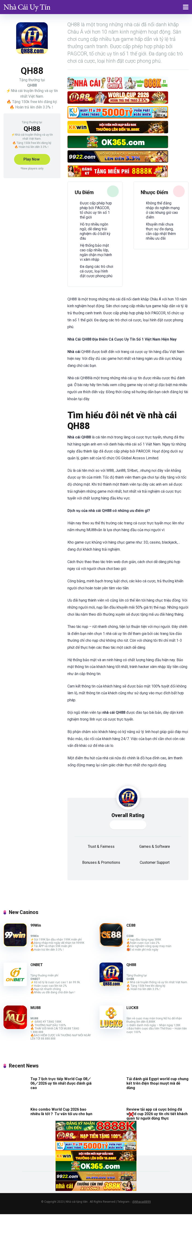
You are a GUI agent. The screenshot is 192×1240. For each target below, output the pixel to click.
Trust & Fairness (101, 846)
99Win (35, 925)
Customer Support (155, 862)
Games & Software (154, 846)
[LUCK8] (111, 1027)
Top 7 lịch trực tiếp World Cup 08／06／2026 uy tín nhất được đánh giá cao (61, 1083)
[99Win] (15, 945)
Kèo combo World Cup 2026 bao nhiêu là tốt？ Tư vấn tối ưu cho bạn (61, 1111)
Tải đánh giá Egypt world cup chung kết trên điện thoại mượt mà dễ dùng (157, 1083)
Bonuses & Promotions (101, 862)
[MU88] (15, 1027)
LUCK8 (132, 1008)
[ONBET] (15, 985)
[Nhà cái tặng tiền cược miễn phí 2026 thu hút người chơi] (27, 6)
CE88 (130, 925)
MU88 (35, 1008)
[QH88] (111, 985)
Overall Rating (127, 815)
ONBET (36, 965)
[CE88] (111, 945)
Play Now (31, 159)
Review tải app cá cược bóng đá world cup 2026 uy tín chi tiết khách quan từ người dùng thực (157, 1114)
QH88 (131, 965)
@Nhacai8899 (141, 1201)
